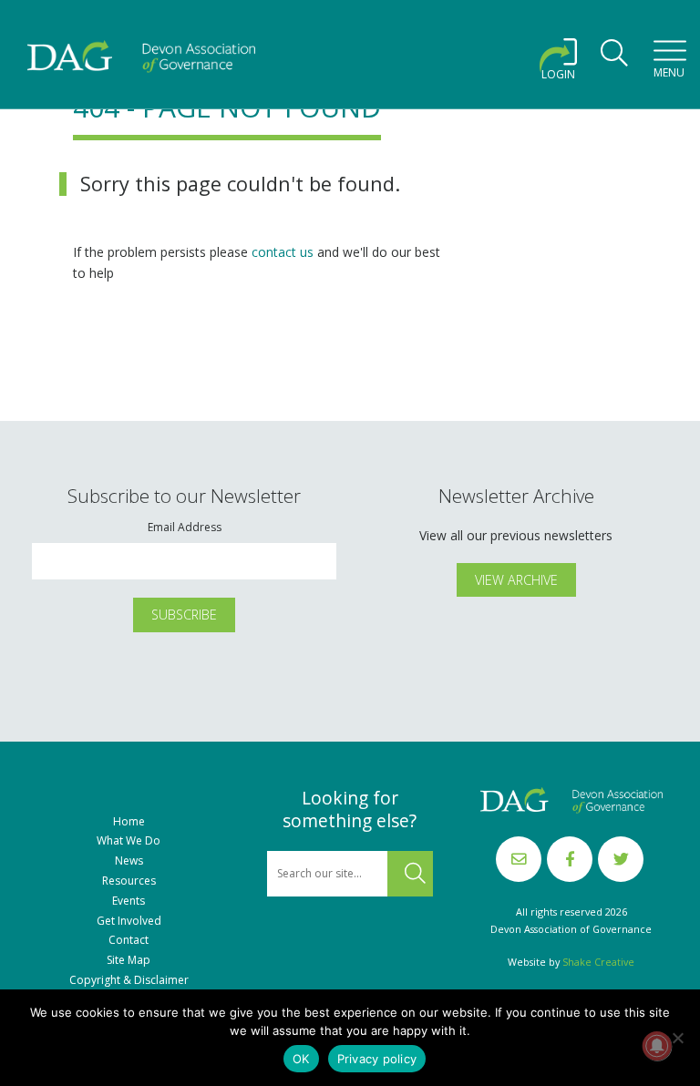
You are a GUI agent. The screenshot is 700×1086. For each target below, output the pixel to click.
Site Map (128, 960)
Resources (129, 881)
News (129, 861)
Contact (128, 940)
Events (128, 901)
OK (301, 1058)
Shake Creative (598, 961)
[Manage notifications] (657, 1045)
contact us (283, 252)
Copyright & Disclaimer (129, 980)
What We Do (128, 841)
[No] (677, 1038)
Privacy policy (377, 1058)
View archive (516, 580)
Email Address (184, 527)
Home (129, 821)
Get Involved (129, 921)
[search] (614, 58)
